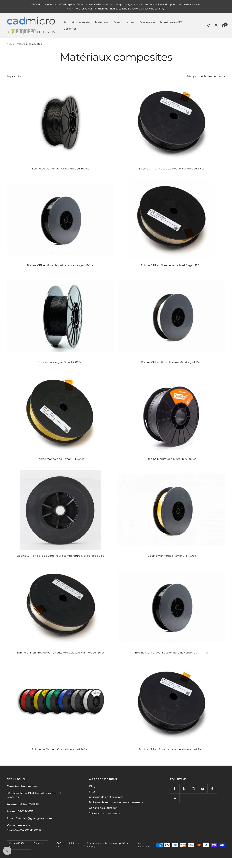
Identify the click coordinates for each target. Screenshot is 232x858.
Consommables (123, 22)
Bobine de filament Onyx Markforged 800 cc (60, 168)
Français (37, 843)
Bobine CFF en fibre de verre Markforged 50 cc (171, 362)
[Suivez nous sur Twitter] (184, 788)
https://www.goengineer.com (25, 829)
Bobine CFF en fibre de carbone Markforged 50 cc (171, 168)
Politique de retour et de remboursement (116, 802)
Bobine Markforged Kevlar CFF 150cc (172, 555)
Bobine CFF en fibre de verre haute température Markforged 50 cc (60, 555)
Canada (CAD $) (16, 845)
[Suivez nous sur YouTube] (202, 788)
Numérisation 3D (171, 22)
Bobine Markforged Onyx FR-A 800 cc (171, 458)
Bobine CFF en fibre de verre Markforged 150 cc (171, 265)
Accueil (11, 43)
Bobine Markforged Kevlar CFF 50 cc (60, 458)
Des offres (69, 28)
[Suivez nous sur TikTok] (212, 788)
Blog (92, 786)
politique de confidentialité (106, 797)
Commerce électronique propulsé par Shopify (108, 845)
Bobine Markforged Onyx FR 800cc (60, 362)
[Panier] (223, 25)
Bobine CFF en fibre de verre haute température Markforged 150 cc (60, 652)
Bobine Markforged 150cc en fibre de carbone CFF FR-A (171, 652)
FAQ (92, 791)
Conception (147, 22)
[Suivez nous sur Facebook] (174, 788)
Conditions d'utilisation (103, 807)
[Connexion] (216, 25)
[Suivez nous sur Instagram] (193, 788)
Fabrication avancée (76, 22)
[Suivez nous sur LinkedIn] (174, 798)
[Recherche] (208, 25)
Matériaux (101, 22)
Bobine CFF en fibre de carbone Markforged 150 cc (60, 265)
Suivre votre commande (104, 813)
